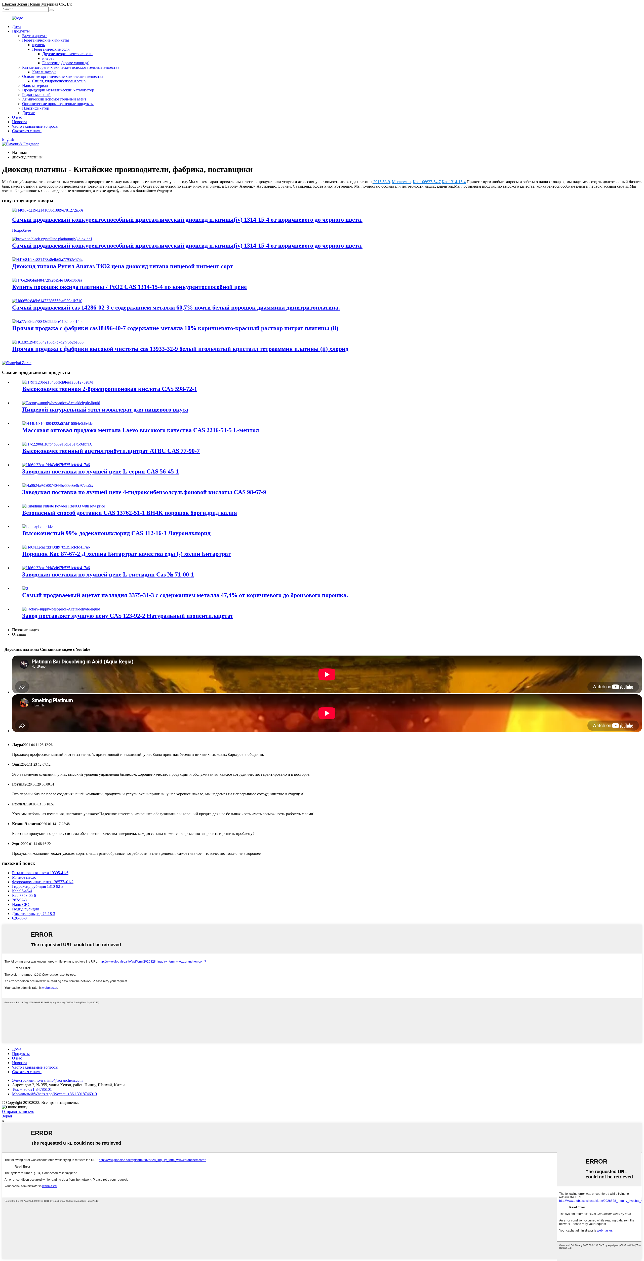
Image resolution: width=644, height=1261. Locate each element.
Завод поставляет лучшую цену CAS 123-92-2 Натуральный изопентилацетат (127, 615)
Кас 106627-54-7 (427, 182)
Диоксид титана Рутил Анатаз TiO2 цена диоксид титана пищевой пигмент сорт (122, 266)
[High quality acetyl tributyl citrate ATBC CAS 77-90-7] (57, 444)
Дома (16, 26)
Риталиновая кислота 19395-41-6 (40, 873)
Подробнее (21, 230)
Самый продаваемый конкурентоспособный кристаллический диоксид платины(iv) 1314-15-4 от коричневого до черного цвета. (187, 219)
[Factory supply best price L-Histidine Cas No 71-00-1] (56, 568)
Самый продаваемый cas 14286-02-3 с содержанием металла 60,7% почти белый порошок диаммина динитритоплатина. (176, 307)
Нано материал (35, 85)
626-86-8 (19, 918)
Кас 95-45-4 (22, 891)
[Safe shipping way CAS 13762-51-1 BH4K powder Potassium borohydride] (63, 506)
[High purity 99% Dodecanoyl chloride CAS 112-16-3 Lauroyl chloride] (37, 526)
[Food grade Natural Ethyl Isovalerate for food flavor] (61, 403)
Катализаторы (44, 72)
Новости (19, 122)
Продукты (21, 31)
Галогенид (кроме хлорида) (65, 63)
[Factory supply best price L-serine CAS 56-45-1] (56, 465)
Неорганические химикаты (45, 40)
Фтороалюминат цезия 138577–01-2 (42, 882)
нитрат (48, 58)
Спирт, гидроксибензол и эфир (59, 81)
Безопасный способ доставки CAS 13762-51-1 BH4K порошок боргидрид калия (129, 512)
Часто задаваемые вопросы (35, 126)
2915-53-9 (381, 182)
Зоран (7, 1116)
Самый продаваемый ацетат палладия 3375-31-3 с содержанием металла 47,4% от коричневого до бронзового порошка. (185, 595)
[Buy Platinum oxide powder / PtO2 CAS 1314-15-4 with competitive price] (47, 280)
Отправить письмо (18, 1111)
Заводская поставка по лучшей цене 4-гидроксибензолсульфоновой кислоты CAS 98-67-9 (144, 492)
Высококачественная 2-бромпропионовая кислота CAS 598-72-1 (109, 389)
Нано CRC (21, 904)
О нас (17, 117)
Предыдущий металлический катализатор (58, 90)
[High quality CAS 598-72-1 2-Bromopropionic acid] (57, 382)
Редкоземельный (36, 94)
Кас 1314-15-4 (454, 182)
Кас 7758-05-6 (24, 895)
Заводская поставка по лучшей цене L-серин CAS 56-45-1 (100, 471)
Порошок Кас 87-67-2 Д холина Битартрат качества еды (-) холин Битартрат (126, 554)
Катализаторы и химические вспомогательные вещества (70, 67)
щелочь (38, 45)
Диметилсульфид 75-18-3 (33, 913)
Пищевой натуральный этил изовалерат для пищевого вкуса (105, 409)
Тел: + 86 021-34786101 (32, 1089)
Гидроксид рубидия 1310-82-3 (37, 886)
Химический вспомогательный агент (54, 99)
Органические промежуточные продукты (58, 103)
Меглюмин (401, 182)
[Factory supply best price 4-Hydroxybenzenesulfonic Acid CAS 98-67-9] (57, 485)
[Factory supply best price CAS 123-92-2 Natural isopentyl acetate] (61, 609)
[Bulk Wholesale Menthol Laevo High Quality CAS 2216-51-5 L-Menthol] (57, 423)
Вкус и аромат (34, 35)
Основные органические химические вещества (62, 76)
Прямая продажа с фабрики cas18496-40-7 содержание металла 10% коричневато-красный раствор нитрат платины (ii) (175, 328)
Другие (28, 113)
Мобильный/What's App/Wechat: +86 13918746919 (54, 1094)
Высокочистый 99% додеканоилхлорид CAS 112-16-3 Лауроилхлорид (116, 533)
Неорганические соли (51, 49)
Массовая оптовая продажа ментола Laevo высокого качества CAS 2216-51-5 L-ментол (140, 430)
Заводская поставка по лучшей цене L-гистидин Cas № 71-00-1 (108, 574)
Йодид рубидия (25, 909)
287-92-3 (19, 900)
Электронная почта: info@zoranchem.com (47, 1080)
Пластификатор (35, 108)
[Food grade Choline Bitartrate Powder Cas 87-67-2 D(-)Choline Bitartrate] (56, 547)
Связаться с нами (27, 131)
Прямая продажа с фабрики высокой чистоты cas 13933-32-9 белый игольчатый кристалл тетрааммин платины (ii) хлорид (180, 349)
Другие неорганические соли (67, 54)
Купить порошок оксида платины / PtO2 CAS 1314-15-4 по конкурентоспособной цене (129, 287)
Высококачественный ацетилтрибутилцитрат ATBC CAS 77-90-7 (111, 451)
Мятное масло (24, 877)
